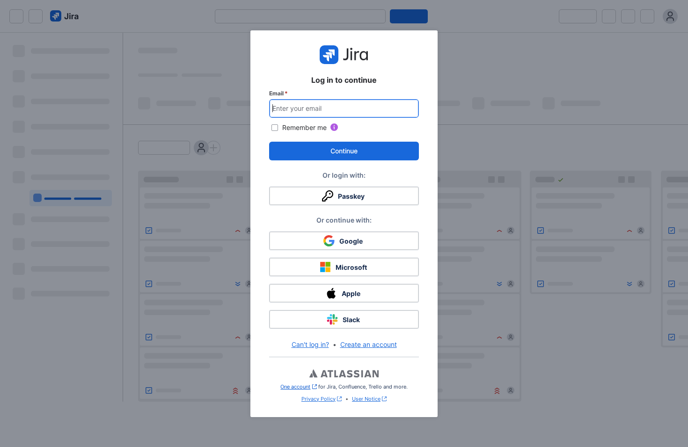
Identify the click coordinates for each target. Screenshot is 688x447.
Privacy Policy (318, 399)
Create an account (368, 344)
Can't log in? (310, 344)
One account (298, 386)
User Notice (366, 399)
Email (278, 93)
